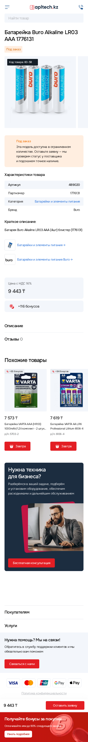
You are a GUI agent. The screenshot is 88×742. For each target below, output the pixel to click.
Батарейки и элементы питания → (41, 245)
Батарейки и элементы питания (57, 201)
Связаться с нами (22, 664)
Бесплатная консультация (31, 563)
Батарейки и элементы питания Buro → (44, 259)
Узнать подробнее (18, 734)
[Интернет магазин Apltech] (44, 7)
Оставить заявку (65, 705)
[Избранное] (41, 374)
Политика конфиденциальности (44, 693)
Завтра (21, 446)
